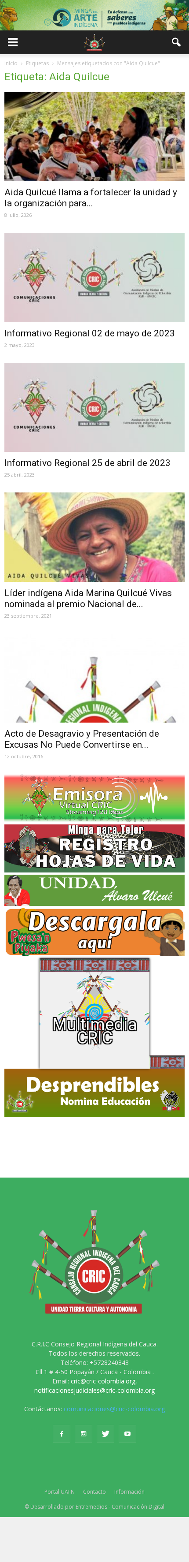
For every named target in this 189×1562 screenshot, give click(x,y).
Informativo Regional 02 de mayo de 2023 (89, 333)
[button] (176, 42)
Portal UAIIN (59, 1491)
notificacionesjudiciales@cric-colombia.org (94, 1390)
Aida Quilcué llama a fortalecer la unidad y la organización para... (90, 198)
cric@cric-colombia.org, (104, 1381)
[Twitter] (105, 1434)
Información (129, 1491)
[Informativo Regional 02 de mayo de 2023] (94, 277)
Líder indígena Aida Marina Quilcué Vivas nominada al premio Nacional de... (88, 598)
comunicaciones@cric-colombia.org (114, 1409)
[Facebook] (61, 1434)
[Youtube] (127, 1434)
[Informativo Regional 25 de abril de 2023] (94, 407)
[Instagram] (83, 1434)
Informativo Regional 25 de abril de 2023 (87, 463)
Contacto (94, 1491)
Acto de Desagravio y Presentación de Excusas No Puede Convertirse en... (81, 739)
